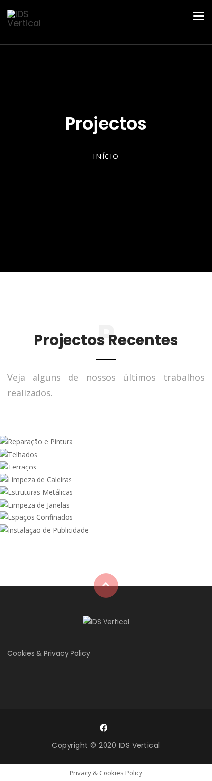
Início (106, 156)
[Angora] (106, 621)
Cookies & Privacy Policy (48, 653)
